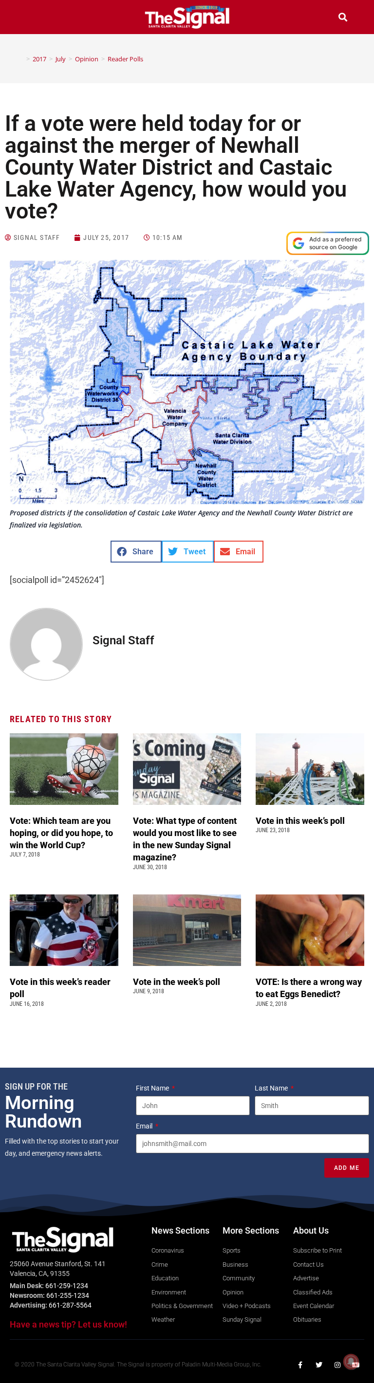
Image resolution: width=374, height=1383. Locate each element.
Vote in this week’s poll (300, 821)
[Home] (21, 59)
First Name (153, 1088)
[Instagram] (337, 1365)
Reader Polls (125, 59)
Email (145, 1126)
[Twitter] (319, 1365)
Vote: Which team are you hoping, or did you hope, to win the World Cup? (61, 833)
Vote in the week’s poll (176, 982)
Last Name (272, 1088)
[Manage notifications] (351, 1361)
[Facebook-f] (300, 1365)
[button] (31, 18)
